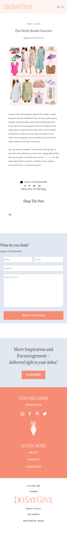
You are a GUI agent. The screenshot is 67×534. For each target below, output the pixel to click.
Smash (41, 520)
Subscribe (33, 466)
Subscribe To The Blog (33, 189)
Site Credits (33, 514)
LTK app (47, 157)
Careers (33, 491)
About (33, 452)
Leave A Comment (34, 181)
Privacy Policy (33, 508)
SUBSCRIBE (33, 374)
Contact (33, 459)
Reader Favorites (34, 37)
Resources (33, 404)
